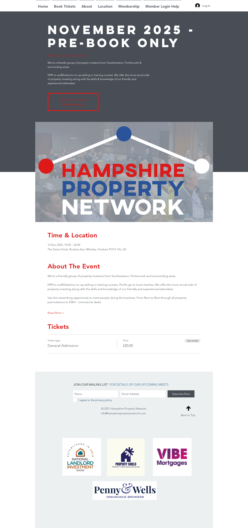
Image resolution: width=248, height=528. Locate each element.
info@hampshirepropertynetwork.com (123, 413)
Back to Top (188, 415)
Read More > (56, 313)
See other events (73, 104)
